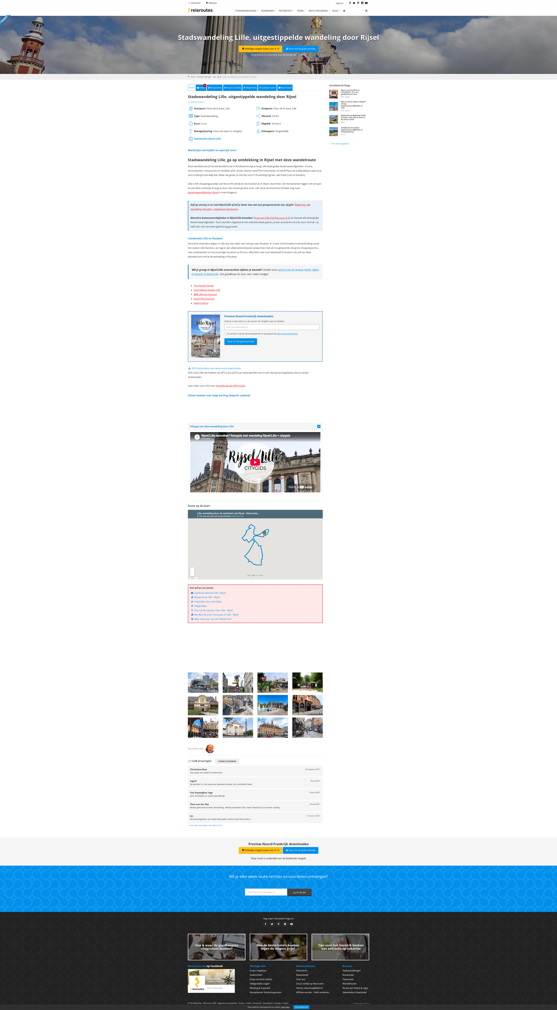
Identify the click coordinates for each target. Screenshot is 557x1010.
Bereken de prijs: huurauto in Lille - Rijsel (216, 614)
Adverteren (195, 3)
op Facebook (205, 966)
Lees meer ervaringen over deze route (205, 825)
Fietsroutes (285, 10)
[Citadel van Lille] (203, 705)
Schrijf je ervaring (227, 761)
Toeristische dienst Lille (207, 138)
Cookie (248, 1003)
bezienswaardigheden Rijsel (203, 192)
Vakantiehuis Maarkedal (355, 992)
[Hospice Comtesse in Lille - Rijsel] (307, 705)
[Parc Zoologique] (307, 682)
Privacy (241, 1003)
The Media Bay (196, 1003)
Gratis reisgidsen (318, 10)
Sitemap (277, 1003)
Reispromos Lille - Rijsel (207, 597)
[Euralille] (203, 682)
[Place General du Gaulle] (272, 727)
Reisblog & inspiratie (260, 987)
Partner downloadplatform (309, 987)
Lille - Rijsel (217, 77)
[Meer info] (344, 11)
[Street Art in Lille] (238, 682)
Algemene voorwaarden (227, 1003)
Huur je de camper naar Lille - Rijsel (213, 610)
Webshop (212, 3)
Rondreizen (267, 10)
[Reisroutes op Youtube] (366, 3)
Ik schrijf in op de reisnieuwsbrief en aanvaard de (263, 333)
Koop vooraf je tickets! (261, 979)
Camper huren (269, 87)
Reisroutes (200, 10)
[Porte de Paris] (238, 705)
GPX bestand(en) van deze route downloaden (216, 368)
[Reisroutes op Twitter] (354, 3)
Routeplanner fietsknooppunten (266, 992)
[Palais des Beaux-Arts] (272, 705)
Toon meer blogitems (340, 143)
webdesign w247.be (361, 1003)
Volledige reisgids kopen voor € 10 (262, 48)
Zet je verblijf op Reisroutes (309, 983)
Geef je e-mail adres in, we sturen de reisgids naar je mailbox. (254, 321)
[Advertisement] (255, 647)
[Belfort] (238, 727)
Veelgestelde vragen (260, 983)
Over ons (300, 979)
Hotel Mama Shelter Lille (207, 290)
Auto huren (286, 87)
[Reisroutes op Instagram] (362, 3)
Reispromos (216, 87)
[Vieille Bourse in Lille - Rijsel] (203, 727)
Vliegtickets (251, 87)
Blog (335, 10)
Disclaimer (257, 1003)
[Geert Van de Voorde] (210, 748)
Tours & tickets (234, 87)
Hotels (202, 87)
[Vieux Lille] (307, 727)
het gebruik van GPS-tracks (230, 385)
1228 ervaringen (197, 102)
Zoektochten (256, 974)
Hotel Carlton (201, 303)
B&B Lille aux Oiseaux (205, 294)
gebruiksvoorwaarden (287, 333)
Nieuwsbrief (302, 974)
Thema (300, 10)
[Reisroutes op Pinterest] (358, 3)
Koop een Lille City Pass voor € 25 (272, 217)
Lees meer (285, 1007)
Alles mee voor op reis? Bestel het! (213, 619)
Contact (285, 1003)
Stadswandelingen (245, 10)
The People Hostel (204, 285)
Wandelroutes (350, 983)
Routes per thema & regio (355, 987)
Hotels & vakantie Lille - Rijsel (210, 592)
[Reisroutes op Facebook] (350, 3)
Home (193, 77)
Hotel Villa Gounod (204, 298)
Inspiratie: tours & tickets (208, 601)
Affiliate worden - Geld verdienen (312, 992)
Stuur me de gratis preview (302, 48)
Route (191, 87)
